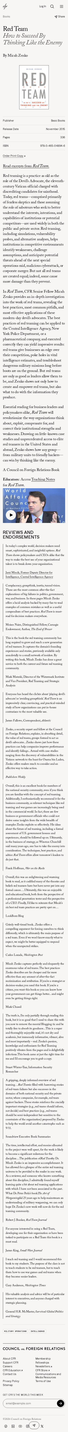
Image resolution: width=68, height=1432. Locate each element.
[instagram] (27, 1426)
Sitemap (8, 1385)
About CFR (9, 1358)
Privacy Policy (11, 1381)
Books (6, 16)
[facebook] (6, 1426)
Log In (42, 6)
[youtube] (20, 1426)
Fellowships (42, 1362)
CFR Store (42, 1370)
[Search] (52, 6)
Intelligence (38, 1331)
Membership (43, 1358)
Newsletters (43, 1366)
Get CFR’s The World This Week (23, 1395)
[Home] (5, 6)
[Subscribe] (60, 1403)
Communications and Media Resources (48, 1375)
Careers (7, 1366)
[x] (42, 1426)
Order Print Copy (13, 155)
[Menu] (61, 6)
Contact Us (9, 1374)
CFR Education (12, 1370)
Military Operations (15, 1331)
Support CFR (10, 1362)
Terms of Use (43, 1381)
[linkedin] (13, 1426)
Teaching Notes (43, 480)
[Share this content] (34, 1425)
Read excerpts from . (26, 166)
